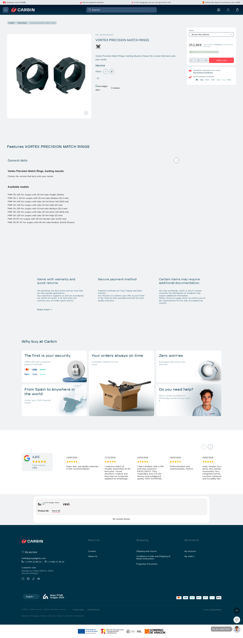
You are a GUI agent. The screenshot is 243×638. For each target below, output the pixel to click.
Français (52, 616)
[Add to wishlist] (97, 78)
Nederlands (79, 616)
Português (34, 616)
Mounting (22, 23)
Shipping (218, 45)
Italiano (43, 616)
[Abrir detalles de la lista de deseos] (236, 619)
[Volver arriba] (236, 610)
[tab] (43, 511)
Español (25, 616)
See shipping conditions (203, 72)
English (61, 616)
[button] (121, 9)
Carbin (11, 23)
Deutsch (69, 616)
